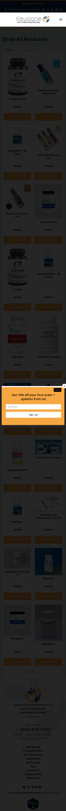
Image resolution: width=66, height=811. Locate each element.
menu (61, 19)
